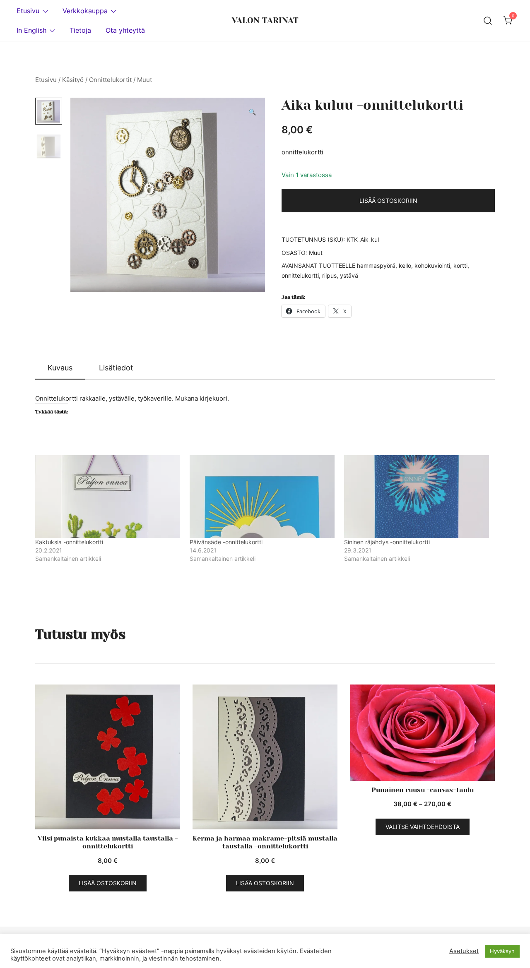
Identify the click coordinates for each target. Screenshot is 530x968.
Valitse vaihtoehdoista (422, 826)
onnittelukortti (300, 275)
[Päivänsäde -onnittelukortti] (263, 496)
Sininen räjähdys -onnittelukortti (387, 541)
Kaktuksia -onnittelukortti (69, 541)
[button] (252, 112)
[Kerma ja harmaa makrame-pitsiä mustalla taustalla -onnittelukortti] (265, 757)
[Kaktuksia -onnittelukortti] (108, 496)
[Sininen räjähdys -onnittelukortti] (417, 496)
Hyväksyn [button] (502, 951)
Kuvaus (60, 367)
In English (31, 30)
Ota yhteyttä (125, 30)
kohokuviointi (432, 265)
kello (405, 265)
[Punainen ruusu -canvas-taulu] (422, 733)
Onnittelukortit (110, 80)
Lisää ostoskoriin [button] (108, 882)
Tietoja (80, 30)
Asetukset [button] (464, 951)
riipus (329, 275)
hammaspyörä (376, 265)
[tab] (60, 369)
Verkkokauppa (85, 11)
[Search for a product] (488, 20)
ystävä (349, 275)
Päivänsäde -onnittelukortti (226, 541)
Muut (144, 80)
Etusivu (28, 11)
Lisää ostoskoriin (388, 200)
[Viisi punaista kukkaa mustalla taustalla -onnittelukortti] (107, 757)
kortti (460, 265)
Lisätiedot (116, 367)
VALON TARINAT (265, 20)
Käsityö (73, 80)
